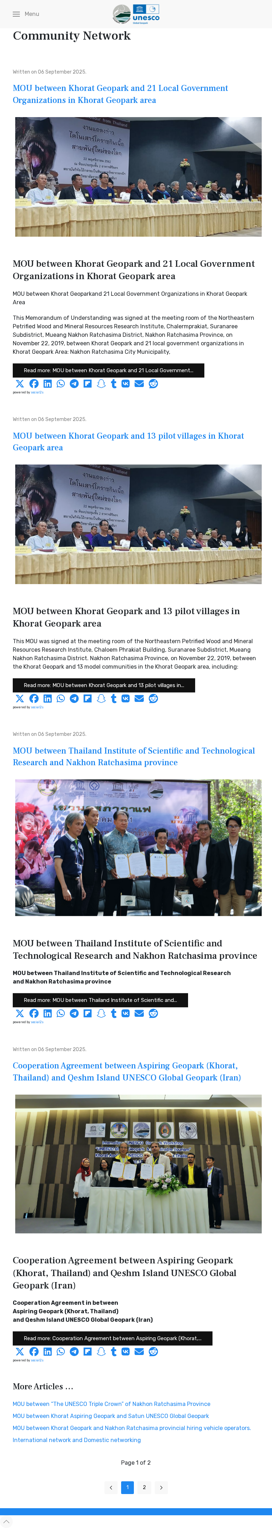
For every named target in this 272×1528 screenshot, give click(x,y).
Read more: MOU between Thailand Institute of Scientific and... (100, 1000)
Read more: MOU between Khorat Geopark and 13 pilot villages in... (104, 685)
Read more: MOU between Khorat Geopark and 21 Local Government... (108, 370)
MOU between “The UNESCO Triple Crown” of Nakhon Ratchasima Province (111, 1404)
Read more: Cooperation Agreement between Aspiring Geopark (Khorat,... (113, 1339)
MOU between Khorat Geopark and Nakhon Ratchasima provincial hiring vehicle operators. (132, 1428)
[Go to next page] (161, 1487)
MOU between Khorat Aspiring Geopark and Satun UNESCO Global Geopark (111, 1416)
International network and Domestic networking (77, 1440)
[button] (26, 14)
